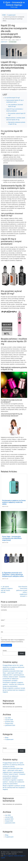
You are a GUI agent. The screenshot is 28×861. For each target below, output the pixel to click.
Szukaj (4, 650)
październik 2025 (10, 725)
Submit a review (6, 645)
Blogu (6, 737)
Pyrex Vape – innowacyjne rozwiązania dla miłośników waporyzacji (12, 538)
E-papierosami (11, 15)
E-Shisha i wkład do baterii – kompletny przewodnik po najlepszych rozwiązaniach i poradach (14, 678)
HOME (4, 15)
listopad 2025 (9, 723)
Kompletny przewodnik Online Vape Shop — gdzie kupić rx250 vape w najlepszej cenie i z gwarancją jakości (13, 673)
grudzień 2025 (9, 721)
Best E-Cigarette (8, 855)
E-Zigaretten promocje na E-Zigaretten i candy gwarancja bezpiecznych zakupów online (13, 574)
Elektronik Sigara (19, 855)
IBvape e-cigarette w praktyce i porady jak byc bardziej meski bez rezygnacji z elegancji (14, 690)
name (3, 620)
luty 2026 (8, 718)
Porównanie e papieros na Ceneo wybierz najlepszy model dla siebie (14, 502)
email (3, 626)
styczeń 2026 (9, 719)
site (2, 632)
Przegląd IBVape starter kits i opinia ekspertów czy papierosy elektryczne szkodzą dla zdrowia (13, 667)
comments (4, 610)
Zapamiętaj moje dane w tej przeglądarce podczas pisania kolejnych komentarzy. (12, 640)
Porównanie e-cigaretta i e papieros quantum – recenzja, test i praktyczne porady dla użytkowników (13, 684)
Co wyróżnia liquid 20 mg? (12, 97)
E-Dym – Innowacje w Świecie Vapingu (14, 3)
